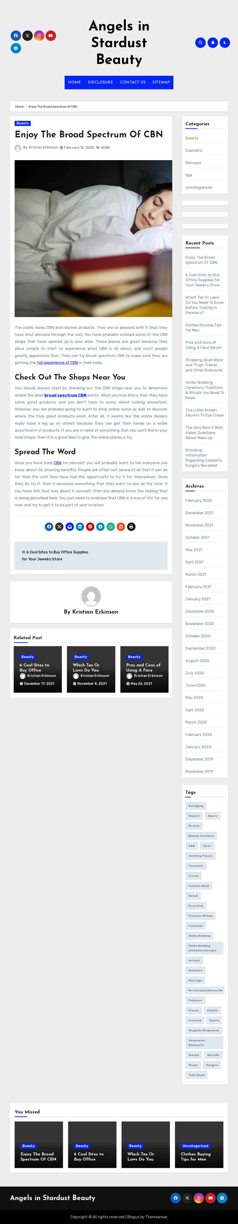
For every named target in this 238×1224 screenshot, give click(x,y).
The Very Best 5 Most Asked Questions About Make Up (204, 432)
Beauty (23, 123)
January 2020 (198, 747)
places (193, 1010)
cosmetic (195, 865)
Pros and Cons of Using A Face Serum (143, 670)
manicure (195, 970)
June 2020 (195, 685)
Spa (188, 175)
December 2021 (199, 513)
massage (195, 980)
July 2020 (194, 673)
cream (193, 875)
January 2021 (197, 599)
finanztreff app (200, 915)
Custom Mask (198, 885)
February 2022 (198, 500)
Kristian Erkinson (43, 147)
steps (193, 1065)
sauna (214, 1020)
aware (212, 815)
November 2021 (199, 525)
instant (194, 960)
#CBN (105, 148)
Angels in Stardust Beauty (119, 43)
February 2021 (198, 587)
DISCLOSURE (100, 82)
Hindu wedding (199, 935)
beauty (193, 825)
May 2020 (194, 697)
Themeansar (156, 1217)
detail (193, 895)
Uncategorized (198, 187)
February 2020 (198, 734)
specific (213, 1055)
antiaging (195, 805)
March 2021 (195, 574)
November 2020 (199, 624)
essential (195, 905)
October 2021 (197, 537)
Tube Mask (196, 1075)
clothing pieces (200, 855)
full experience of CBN (57, 362)
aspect (194, 815)
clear (207, 845)
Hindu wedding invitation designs (202, 948)
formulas (195, 925)
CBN (57, 462)
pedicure (195, 1000)
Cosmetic (193, 150)
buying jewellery (201, 835)
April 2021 (194, 562)
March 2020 (196, 722)
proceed (194, 1020)
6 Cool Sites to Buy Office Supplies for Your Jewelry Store (202, 280)
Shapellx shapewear (203, 1030)
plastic (212, 1010)
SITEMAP (161, 82)
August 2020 (197, 660)
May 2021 (193, 550)
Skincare (193, 163)
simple (193, 1055)
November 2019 (199, 771)
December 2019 (199, 759)
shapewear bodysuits (196, 1043)
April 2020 (194, 710)
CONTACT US (132, 82)
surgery (212, 1065)
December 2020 (199, 611)
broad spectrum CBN (65, 395)
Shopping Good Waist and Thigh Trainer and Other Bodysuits (204, 365)
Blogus (133, 1217)
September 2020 (200, 648)
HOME (74, 82)
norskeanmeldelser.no (205, 990)
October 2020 (197, 636)
